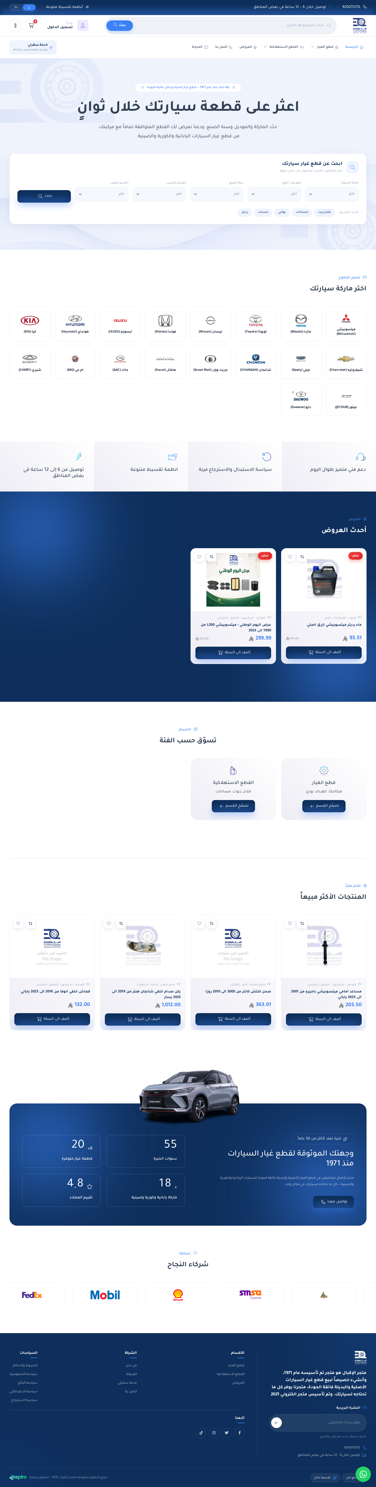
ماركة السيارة (350, 183)
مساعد (263, 212)
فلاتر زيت (324, 212)
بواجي (282, 212)
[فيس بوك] (239, 1433)
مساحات (302, 212)
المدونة (131, 1374)
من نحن (131, 1366)
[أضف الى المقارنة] (302, 557)
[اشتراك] (276, 1422)
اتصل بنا (221, 47)
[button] (68, 25)
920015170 (351, 7)
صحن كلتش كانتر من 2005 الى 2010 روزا (238, 992)
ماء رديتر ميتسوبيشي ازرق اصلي (334, 625)
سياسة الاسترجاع (24, 1400)
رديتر (245, 212)
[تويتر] (227, 1433)
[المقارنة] (15, 25)
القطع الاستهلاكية (284, 47)
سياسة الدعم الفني (23, 1392)
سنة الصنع (236, 183)
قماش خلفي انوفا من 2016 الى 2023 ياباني (55, 992)
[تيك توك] (201, 1433)
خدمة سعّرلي (127, 1383)
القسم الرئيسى (176, 183)
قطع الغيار (236, 1366)
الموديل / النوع (291, 183)
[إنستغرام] (214, 1433)
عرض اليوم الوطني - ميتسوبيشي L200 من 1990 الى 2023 (236, 628)
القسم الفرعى (119, 183)
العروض (245, 47)
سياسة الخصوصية (24, 1374)
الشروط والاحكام (25, 1366)
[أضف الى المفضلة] (290, 557)
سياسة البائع (28, 1383)
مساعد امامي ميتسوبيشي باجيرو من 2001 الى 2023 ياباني (326, 995)
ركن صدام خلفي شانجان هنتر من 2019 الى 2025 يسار (146, 995)
